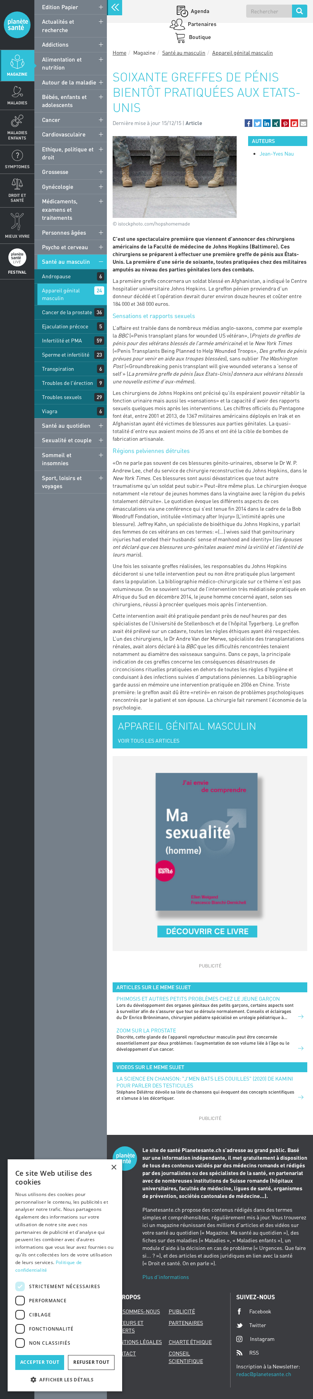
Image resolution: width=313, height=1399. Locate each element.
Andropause (56, 276)
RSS (254, 1352)
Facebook (260, 1311)
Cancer (51, 119)
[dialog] (65, 1275)
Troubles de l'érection (67, 383)
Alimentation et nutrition (62, 63)
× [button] (113, 1167)
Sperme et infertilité (65, 354)
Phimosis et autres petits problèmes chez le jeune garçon (198, 998)
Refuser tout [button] (91, 1362)
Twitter (257, 1325)
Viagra (49, 411)
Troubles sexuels (62, 397)
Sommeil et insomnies (56, 458)
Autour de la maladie (69, 82)
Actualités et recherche (58, 25)
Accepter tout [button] (39, 1362)
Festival (17, 271)
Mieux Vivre (17, 236)
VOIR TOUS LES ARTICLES (148, 740)
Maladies (17, 102)
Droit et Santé (17, 198)
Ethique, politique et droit (68, 153)
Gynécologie (57, 186)
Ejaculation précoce (65, 326)
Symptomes (17, 166)
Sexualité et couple (67, 440)
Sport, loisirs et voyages (62, 481)
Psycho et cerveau (65, 246)
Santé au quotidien (66, 425)
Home (119, 52)
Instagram (262, 1339)
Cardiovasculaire (64, 134)
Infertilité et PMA (62, 340)
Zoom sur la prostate (146, 1030)
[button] (248, 123)
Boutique (199, 37)
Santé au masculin (66, 261)
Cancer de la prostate (67, 312)
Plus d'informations (165, 1277)
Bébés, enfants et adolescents (64, 100)
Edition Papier (60, 6)
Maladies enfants (17, 135)
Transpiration (58, 368)
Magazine (17, 73)
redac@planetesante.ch (263, 1374)
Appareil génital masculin (61, 294)
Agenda (199, 11)
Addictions (55, 44)
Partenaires (201, 24)
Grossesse (55, 171)
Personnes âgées (64, 232)
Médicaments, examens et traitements (59, 209)
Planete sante (17, 24)
